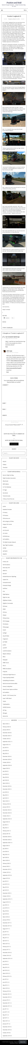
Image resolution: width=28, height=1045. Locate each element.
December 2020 (6, 836)
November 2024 (6, 759)
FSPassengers (6, 627)
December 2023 (6, 786)
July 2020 (5, 848)
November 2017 (6, 925)
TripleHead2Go (6, 704)
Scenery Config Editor (7, 686)
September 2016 (6, 958)
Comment (5, 385)
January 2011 (6, 1023)
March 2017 (5, 943)
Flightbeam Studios (7, 600)
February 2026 (6, 726)
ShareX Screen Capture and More (10, 689)
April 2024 (5, 780)
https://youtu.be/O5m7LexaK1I (13, 368)
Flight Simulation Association (9, 478)
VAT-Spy (4, 710)
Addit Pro (5, 570)
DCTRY (4, 506)
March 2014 (5, 988)
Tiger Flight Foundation (8, 545)
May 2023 (5, 795)
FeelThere (5, 588)
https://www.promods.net (17, 360)
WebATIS (5, 554)
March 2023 (5, 801)
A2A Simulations (6, 564)
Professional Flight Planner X (9, 674)
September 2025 (6, 741)
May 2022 (5, 827)
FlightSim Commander (8, 603)
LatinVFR (5, 647)
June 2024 (5, 774)
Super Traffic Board (7, 698)
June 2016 (5, 964)
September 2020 (6, 842)
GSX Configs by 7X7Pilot (8, 521)
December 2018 (6, 893)
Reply (6, 346)
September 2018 (6, 899)
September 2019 (6, 875)
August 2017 (5, 928)
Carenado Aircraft (7, 582)
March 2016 (5, 973)
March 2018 (5, 917)
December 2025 (6, 732)
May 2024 (5, 777)
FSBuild (4, 615)
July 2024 (5, 771)
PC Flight (5, 490)
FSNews (4, 464)
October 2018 (6, 896)
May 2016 (5, 967)
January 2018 (6, 919)
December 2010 (6, 1026)
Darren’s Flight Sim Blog (8, 475)
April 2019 (5, 890)
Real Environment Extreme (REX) (10, 683)
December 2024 (6, 756)
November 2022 (6, 812)
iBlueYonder (5, 481)
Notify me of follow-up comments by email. (14, 434)
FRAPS (4, 609)
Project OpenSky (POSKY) (8, 677)
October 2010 (6, 1032)
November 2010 (6, 1029)
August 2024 (5, 768)
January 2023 (6, 807)
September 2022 (6, 818)
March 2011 (5, 1020)
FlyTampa (5, 606)
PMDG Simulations (7, 668)
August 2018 (5, 902)
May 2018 (5, 911)
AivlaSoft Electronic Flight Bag (9, 576)
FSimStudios (5, 624)
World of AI (5, 716)
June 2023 (5, 792)
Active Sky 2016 (6, 567)
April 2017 (5, 940)
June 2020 (5, 851)
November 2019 (6, 869)
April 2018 (5, 914)
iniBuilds (5, 527)
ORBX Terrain (6, 662)
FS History (5, 512)
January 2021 (6, 833)
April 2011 (5, 1017)
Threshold (5, 467)
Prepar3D (5, 671)
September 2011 (6, 1006)
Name (4, 403)
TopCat (4, 701)
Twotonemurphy (6, 496)
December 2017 (6, 922)
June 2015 (5, 982)
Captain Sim (5, 579)
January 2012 (6, 1000)
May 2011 (5, 1015)
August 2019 (5, 878)
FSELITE (4, 461)
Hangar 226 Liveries (7, 524)
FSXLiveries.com (6, 518)
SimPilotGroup (6, 536)
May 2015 (5, 985)
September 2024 (6, 765)
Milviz (4, 656)
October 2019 (6, 872)
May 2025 (5, 753)
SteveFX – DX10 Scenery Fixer (9, 695)
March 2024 (5, 783)
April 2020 (5, 857)
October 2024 (6, 762)
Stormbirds (5, 493)
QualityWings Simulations (8, 680)
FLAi (4, 591)
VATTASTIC (5, 551)
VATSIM (4, 548)
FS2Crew (5, 612)
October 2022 (6, 816)
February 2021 (6, 830)
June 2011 (5, 1012)
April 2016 (5, 970)
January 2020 (6, 866)
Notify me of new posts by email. (14, 440)
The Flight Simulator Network (9, 542)
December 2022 (6, 810)
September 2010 (6, 1035)
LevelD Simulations (7, 650)
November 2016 (6, 952)
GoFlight (5, 633)
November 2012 (6, 997)
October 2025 (6, 738)
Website (4, 415)
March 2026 (5, 723)
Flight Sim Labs (6, 597)
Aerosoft (5, 573)
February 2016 (6, 976)
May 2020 (5, 854)
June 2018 (5, 908)
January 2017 (6, 949)
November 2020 (6, 839)
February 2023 (6, 804)
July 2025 (5, 747)
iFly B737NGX (6, 636)
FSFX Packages (6, 621)
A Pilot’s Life (5, 561)
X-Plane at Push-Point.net (8, 499)
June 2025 (5, 750)
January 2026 (6, 729)
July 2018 (5, 905)
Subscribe (22, 1042)
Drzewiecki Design (7, 585)
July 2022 (5, 824)
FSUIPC (4, 630)
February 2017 (6, 946)
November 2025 (6, 735)
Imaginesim (5, 639)
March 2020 (5, 860)
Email (4, 409)
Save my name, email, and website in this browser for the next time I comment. (14, 421)
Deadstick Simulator (7, 509)
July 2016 (5, 961)
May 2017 (5, 937)
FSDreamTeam (6, 618)
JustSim (4, 644)
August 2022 (5, 821)
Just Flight (5, 641)
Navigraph (5, 659)
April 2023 (5, 798)
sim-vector (5, 533)
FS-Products (5, 515)
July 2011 (5, 1009)
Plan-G (4, 665)
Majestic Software (7, 653)
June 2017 (5, 934)
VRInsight (5, 713)
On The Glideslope (7, 487)
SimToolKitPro (6, 539)
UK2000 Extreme (6, 707)
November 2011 (6, 1003)
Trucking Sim (10, 327)
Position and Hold (14, 3)
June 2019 (5, 884)
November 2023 (6, 789)
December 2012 (6, 994)
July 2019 (5, 881)
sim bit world (6, 530)
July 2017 (5, 931)
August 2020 (5, 845)
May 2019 (5, 887)
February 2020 (6, 863)
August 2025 (5, 744)
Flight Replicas (6, 594)
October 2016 (6, 955)
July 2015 (5, 979)
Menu (25, 10)
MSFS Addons (6, 484)
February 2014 (6, 991)
